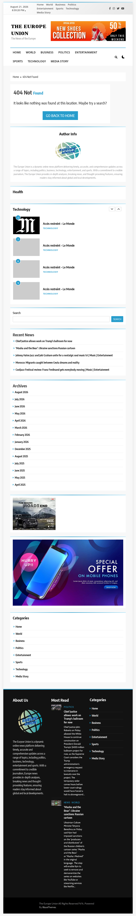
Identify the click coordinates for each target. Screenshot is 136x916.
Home (40, 4)
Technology (72, 8)
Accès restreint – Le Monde (58, 223)
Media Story (44, 12)
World (49, 4)
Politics (72, 4)
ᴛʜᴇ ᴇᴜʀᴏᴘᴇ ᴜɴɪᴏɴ (28, 29)
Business (60, 4)
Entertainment (45, 8)
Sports (59, 8)
